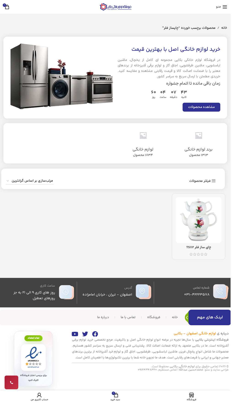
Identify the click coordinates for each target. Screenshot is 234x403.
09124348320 (147, 370)
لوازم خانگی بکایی (182, 366)
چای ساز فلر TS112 (198, 247)
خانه (224, 28)
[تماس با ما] (11, 382)
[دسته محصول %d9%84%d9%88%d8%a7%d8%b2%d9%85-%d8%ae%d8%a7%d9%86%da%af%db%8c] (143, 143)
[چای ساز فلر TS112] (198, 220)
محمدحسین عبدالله (191, 370)
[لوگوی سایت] (115, 6)
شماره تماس (201, 287)
